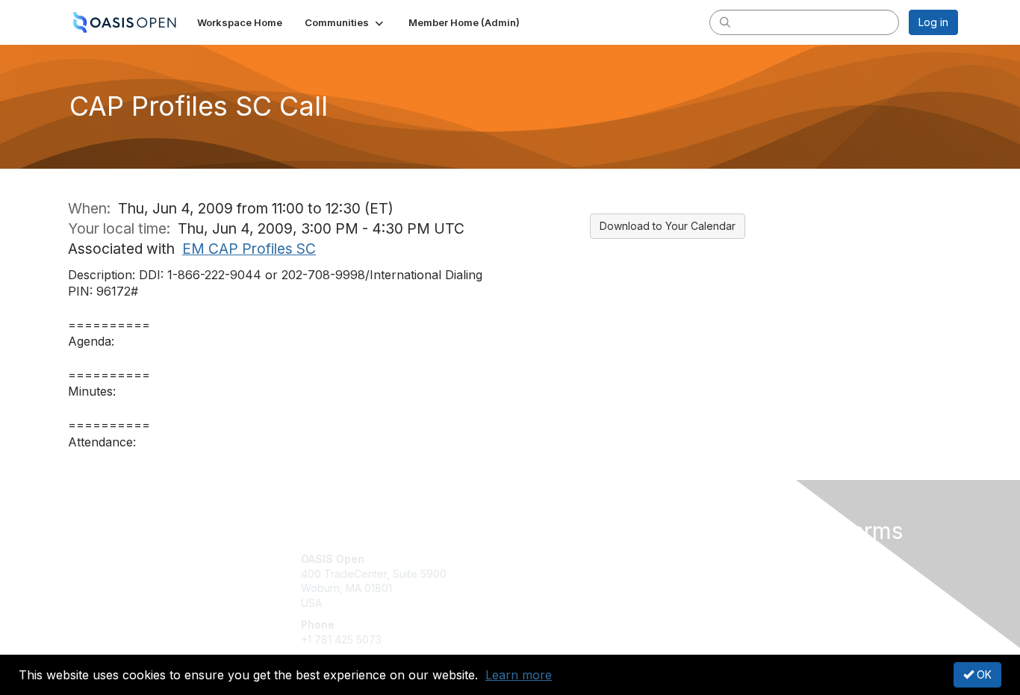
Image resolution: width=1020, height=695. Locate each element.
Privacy (750, 573)
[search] (725, 22)
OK (983, 674)
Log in (933, 22)
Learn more (518, 674)
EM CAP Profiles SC (249, 249)
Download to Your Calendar (668, 225)
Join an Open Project (568, 581)
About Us (754, 558)
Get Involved (547, 558)
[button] (345, 22)
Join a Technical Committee (584, 602)
